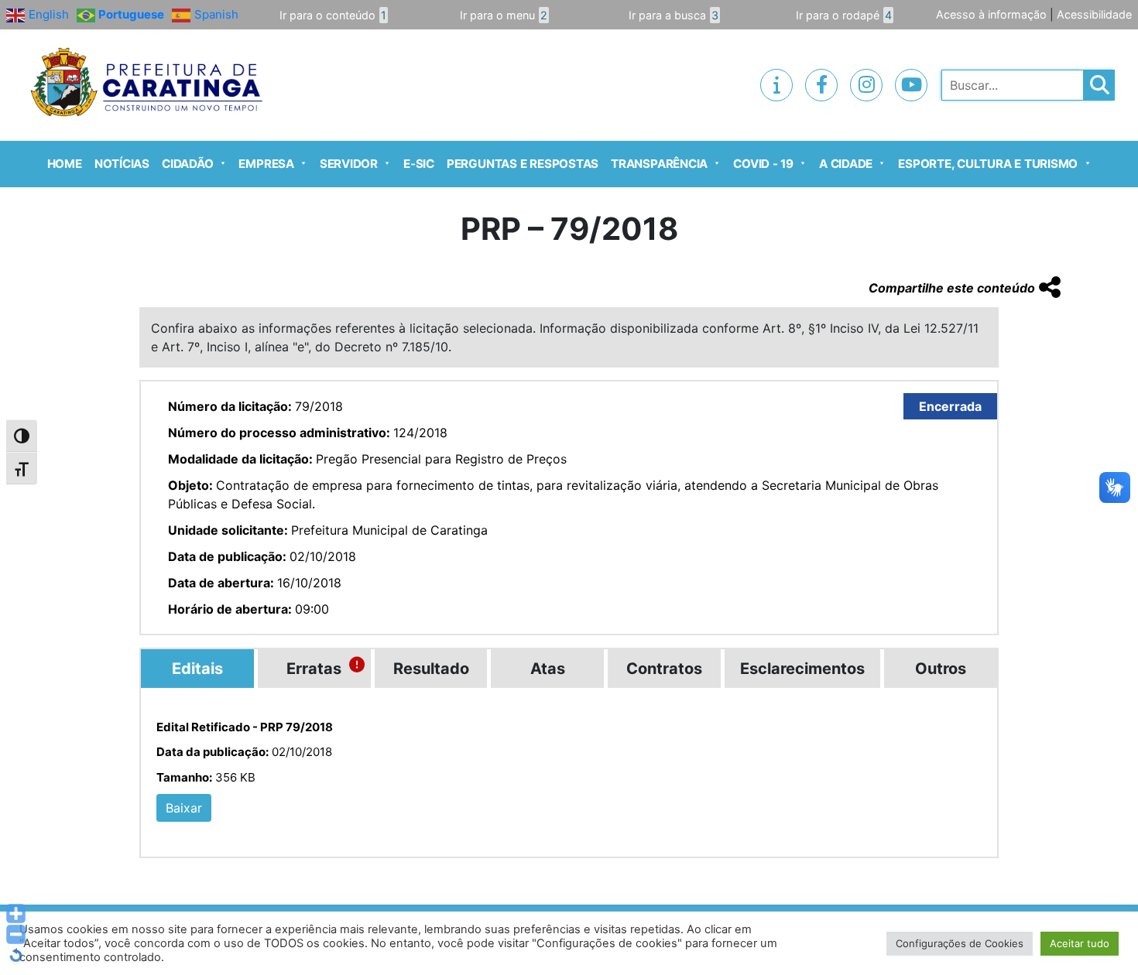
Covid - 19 (763, 163)
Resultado (431, 668)
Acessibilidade (1094, 14)
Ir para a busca (673, 15)
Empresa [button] (265, 163)
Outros (940, 668)
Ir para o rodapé (844, 15)
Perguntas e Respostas (522, 163)
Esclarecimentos (802, 668)
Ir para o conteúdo (332, 15)
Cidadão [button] (187, 163)
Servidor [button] (349, 163)
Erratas (313, 668)
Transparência (659, 163)
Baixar (184, 808)
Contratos (664, 668)
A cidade (845, 163)
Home (64, 163)
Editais (197, 668)
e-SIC (418, 163)
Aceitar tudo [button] (1079, 943)
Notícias (121, 163)
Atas (547, 668)
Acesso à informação (991, 14)
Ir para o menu (503, 15)
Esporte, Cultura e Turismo (988, 163)
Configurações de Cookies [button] (959, 943)
